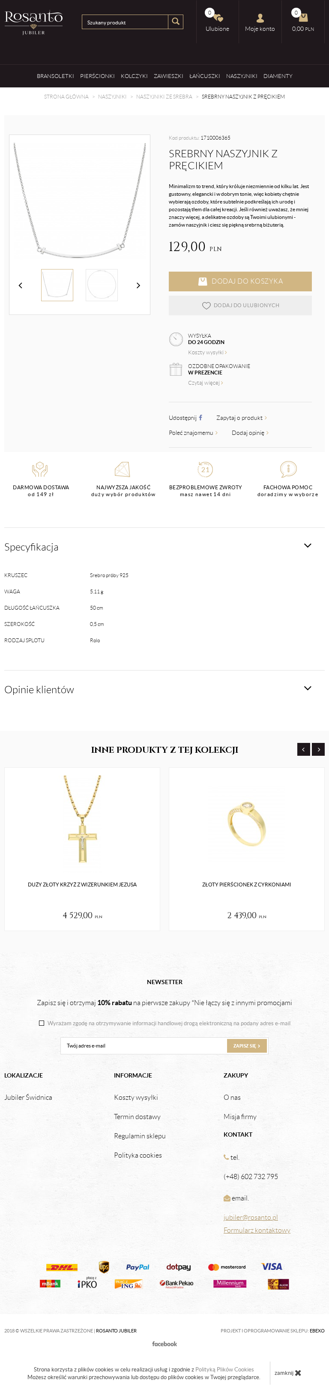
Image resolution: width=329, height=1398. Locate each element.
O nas (232, 1098)
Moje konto (260, 28)
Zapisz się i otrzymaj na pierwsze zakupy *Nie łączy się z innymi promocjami (164, 1002)
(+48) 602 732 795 (251, 1176)
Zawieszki (168, 76)
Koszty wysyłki (206, 352)
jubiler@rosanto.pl (251, 1217)
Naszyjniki (241, 76)
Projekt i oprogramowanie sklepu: (273, 1330)
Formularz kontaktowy (257, 1230)
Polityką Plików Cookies (224, 1369)
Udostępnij (183, 417)
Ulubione (217, 21)
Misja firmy (240, 1117)
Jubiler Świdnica (28, 1098)
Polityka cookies (138, 1156)
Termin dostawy (137, 1117)
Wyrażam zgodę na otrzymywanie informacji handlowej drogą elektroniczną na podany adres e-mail (169, 1024)
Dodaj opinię (249, 432)
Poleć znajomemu (192, 432)
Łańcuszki (204, 76)
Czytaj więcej (204, 383)
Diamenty (278, 76)
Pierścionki (97, 76)
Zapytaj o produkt (240, 417)
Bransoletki (55, 76)
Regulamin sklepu (140, 1136)
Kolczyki (134, 76)
